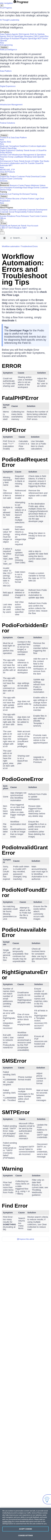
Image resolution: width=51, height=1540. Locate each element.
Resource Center (17, 185)
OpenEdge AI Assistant (9, 39)
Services (3, 181)
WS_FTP (11, 170)
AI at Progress (6, 8)
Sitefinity (19, 150)
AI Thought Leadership (9, 20)
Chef (9, 155)
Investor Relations (7, 216)
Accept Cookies (25, 1529)
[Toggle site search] (1, 230)
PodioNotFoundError (24, 892)
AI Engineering (6, 45)
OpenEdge (12, 148)
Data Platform (6, 34)
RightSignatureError (25, 975)
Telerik (26, 150)
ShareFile (42, 150)
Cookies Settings (25, 1535)
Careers (43, 216)
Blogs (30, 188)
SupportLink (5, 226)
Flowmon (4, 157)
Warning (12, 1169)
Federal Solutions (7, 123)
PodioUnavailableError (24, 932)
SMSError (14, 1061)
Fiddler (36, 161)
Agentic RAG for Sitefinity (34, 34)
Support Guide (6, 179)
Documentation (6, 188)
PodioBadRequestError (25, 462)
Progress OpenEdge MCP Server (34, 39)
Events (36, 188)
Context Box (43, 36)
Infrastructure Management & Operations (29, 155)
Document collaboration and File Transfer (17, 163)
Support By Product (8, 177)
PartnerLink (15, 226)
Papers (27, 185)
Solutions (4, 47)
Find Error (15, 1206)
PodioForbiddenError (25, 628)
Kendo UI (34, 150)
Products (4, 135)
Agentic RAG (17, 34)
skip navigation (6, 3)
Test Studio (44, 161)
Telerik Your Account (29, 226)
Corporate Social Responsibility (13, 212)
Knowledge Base (20, 188)
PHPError (14, 430)
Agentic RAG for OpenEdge (11, 36)
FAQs (8, 190)
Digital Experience (8, 86)
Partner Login (33, 199)
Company (4, 205)
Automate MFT (6, 166)
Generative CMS (31, 36)
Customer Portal (23, 177)
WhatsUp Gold (30, 157)
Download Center (38, 177)
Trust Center (35, 216)
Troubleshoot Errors (29, 246)
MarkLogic (4, 146)
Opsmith (3, 42)
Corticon (32, 146)
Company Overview (8, 210)
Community (17, 179)
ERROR (11, 366)
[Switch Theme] (47, 238)
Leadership (22, 210)
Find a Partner (6, 199)
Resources (4, 183)
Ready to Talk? (20, 228)
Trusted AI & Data (7, 138)
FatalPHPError (20, 398)
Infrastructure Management (11, 105)
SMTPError (16, 1112)
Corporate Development (37, 210)
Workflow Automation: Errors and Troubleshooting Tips (24, 269)
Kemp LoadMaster (16, 157)
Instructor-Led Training (9, 194)
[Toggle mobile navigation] (2, 232)
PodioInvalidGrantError (25, 850)
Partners (4, 196)
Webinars (35, 185)
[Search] (1, 220)
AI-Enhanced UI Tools (9, 161)
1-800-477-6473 (7, 228)
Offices (3, 218)
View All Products (7, 172)
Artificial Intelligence (8, 50)
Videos (42, 185)
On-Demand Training (28, 194)
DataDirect (24, 146)
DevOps (3, 155)
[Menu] (4, 238)
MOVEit (8, 153)
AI (1, 5)
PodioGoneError (22, 779)
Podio (2, 153)
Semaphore (14, 146)
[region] (25, 1524)
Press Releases (22, 216)
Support (3, 174)
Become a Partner (20, 199)
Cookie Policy (7, 1521)
